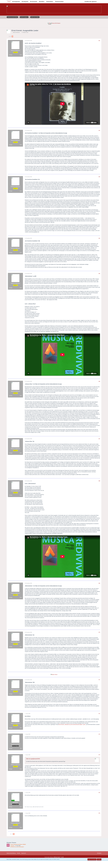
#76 (99, 813)
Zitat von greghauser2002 (33, 758)
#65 (99, 273)
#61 (99, 40)
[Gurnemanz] (8, 846)
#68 (99, 480)
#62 (99, 130)
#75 (99, 792)
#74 (99, 754)
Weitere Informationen (92, 859)
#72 (99, 713)
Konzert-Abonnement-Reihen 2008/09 (18, 844)
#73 (99, 734)
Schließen (99, 859)
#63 (99, 176)
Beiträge (10, 54)
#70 (99, 632)
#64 (99, 238)
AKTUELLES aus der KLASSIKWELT (17, 846)
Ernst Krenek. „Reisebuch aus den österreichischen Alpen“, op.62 (72, 724)
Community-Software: (54, 857)
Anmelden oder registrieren (91, 1)
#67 (99, 438)
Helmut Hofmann (16, 32)
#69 (99, 583)
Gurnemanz (12, 845)
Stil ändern (99, 853)
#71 (99, 679)
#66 (99, 381)
